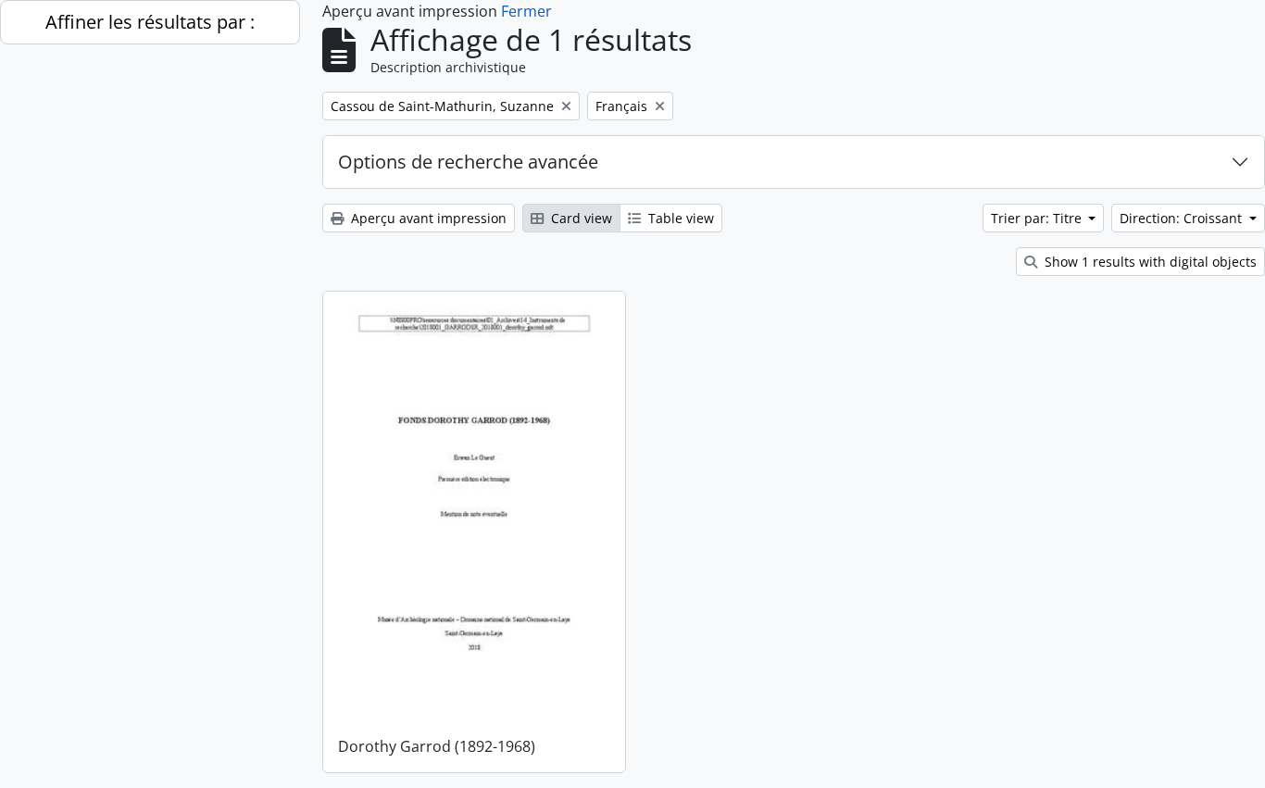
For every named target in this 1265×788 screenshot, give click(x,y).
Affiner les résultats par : (150, 21)
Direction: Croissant (1183, 218)
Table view (679, 218)
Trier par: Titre (1038, 218)
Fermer (526, 11)
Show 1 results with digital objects (1149, 261)
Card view (579, 218)
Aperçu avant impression (427, 218)
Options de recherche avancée (468, 161)
